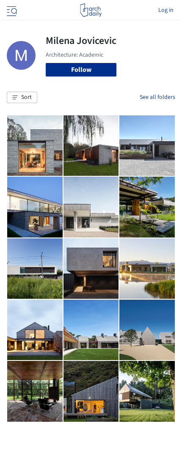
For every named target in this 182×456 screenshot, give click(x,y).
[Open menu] (11, 10)
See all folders (157, 97)
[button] (22, 98)
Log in (166, 10)
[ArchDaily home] (91, 10)
